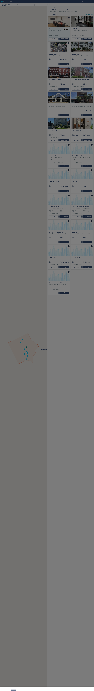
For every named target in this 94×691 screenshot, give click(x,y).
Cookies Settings (72, 688)
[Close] (92, 689)
